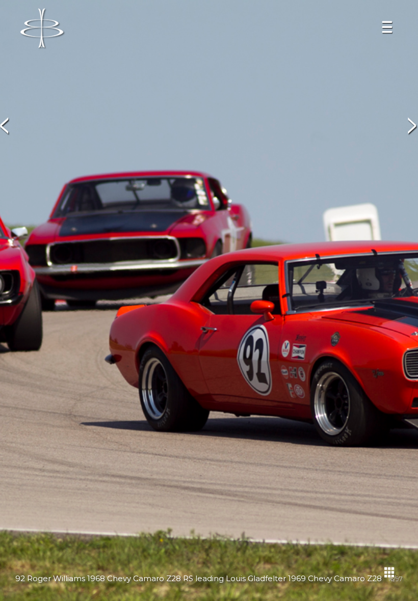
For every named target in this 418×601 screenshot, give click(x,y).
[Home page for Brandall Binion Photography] (42, 28)
